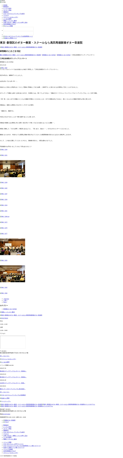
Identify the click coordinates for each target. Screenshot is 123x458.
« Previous (6, 299)
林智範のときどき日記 (10, 309)
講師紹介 (6, 12)
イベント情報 (7, 442)
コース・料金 (7, 10)
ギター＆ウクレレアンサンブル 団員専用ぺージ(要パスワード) (22, 445)
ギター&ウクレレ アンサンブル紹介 (14, 432)
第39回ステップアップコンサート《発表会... (13, 377)
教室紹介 (6, 6)
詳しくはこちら (4, 356)
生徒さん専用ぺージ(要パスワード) (13, 447)
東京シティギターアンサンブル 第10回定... (12, 389)
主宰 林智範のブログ (9, 24)
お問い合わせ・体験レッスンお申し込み (15, 22)
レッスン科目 (7, 8)
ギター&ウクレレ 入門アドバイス (13, 444)
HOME (5, 5)
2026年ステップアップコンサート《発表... (12, 383)
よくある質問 (7, 19)
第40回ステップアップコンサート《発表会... (13, 371)
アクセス (6, 15)
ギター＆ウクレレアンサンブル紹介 (14, 13)
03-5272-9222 (6, 414)
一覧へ (5, 300)
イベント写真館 (8, 449)
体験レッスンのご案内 (10, 20)
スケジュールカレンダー (10, 17)
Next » (5, 302)
